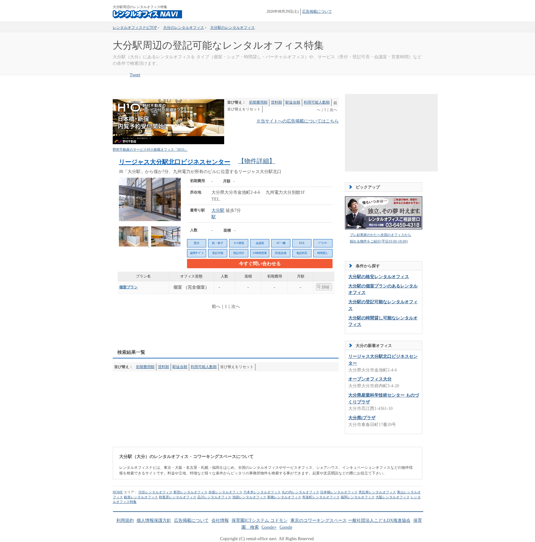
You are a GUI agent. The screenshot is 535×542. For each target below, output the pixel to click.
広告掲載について (317, 11)
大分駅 (217, 210)
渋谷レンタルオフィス (155, 492)
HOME (118, 492)
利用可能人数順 (317, 102)
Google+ (269, 527)
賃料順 (276, 102)
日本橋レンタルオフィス (339, 492)
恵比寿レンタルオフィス (377, 492)
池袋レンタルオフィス (249, 497)
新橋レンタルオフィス (284, 497)
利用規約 (125, 520)
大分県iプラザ (362, 417)
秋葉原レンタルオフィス (177, 497)
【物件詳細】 (256, 161)
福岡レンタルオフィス (358, 497)
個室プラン (128, 287)
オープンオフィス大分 (370, 379)
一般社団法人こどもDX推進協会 (379, 520)
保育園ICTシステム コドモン (260, 520)
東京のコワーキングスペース (318, 520)
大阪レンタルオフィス (393, 497)
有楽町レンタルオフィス (321, 497)
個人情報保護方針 (154, 520)
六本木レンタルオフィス (262, 492)
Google (286, 527)
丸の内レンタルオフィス (300, 492)
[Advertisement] (225, 330)
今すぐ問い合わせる (260, 263)
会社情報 (220, 520)
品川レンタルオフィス (214, 497)
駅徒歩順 (292, 102)
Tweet (135, 75)
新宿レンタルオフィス (190, 492)
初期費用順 (258, 102)
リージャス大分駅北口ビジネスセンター (174, 161)
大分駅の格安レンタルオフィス (378, 276)
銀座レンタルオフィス (141, 497)
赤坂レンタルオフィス (225, 492)
